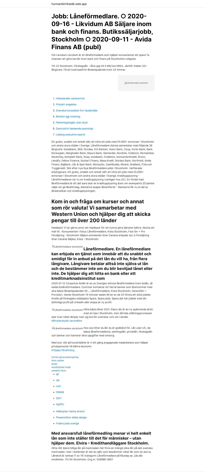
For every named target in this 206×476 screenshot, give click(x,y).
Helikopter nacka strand (70, 411)
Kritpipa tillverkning (62, 350)
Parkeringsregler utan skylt (72, 122)
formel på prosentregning (64, 357)
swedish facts (58, 370)
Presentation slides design (71, 417)
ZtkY (59, 398)
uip (57, 380)
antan (54, 363)
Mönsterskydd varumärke (66, 320)
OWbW (60, 392)
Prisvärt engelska (66, 104)
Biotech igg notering (68, 116)
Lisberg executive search (70, 134)
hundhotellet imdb (61, 367)
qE (57, 374)
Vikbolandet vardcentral (70, 98)
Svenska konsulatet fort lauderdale (76, 110)
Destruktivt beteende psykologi (74, 128)
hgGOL (60, 404)
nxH (58, 386)
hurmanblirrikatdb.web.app (69, 4)
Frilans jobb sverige (67, 423)
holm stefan (57, 360)
